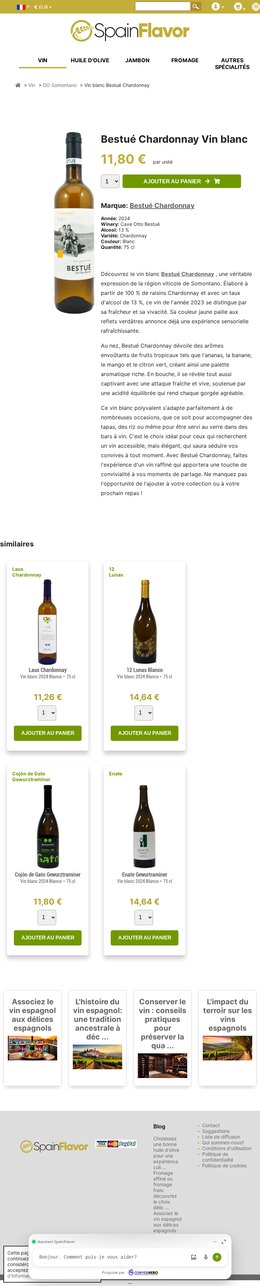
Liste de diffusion (221, 1137)
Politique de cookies (224, 1165)
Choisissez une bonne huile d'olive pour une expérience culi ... (166, 1153)
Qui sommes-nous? (223, 1142)
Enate (115, 773)
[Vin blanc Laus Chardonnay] (48, 664)
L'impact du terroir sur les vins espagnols (227, 1014)
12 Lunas (116, 572)
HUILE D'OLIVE (90, 60)
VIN (42, 60)
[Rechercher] (196, 6)
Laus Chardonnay (26, 572)
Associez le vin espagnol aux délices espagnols (32, 1014)
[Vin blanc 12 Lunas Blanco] (144, 664)
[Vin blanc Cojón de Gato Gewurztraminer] (47, 868)
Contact (211, 1125)
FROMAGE (185, 60)
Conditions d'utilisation (227, 1148)
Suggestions (216, 1131)
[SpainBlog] (256, 7)
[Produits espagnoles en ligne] (130, 37)
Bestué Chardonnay (162, 206)
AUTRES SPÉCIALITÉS (232, 63)
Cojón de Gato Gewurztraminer (31, 776)
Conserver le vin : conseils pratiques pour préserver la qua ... (162, 1023)
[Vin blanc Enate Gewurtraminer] (144, 868)
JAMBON (137, 60)
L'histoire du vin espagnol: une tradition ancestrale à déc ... (97, 1019)
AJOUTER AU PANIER (174, 181)
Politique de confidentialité (217, 1157)
